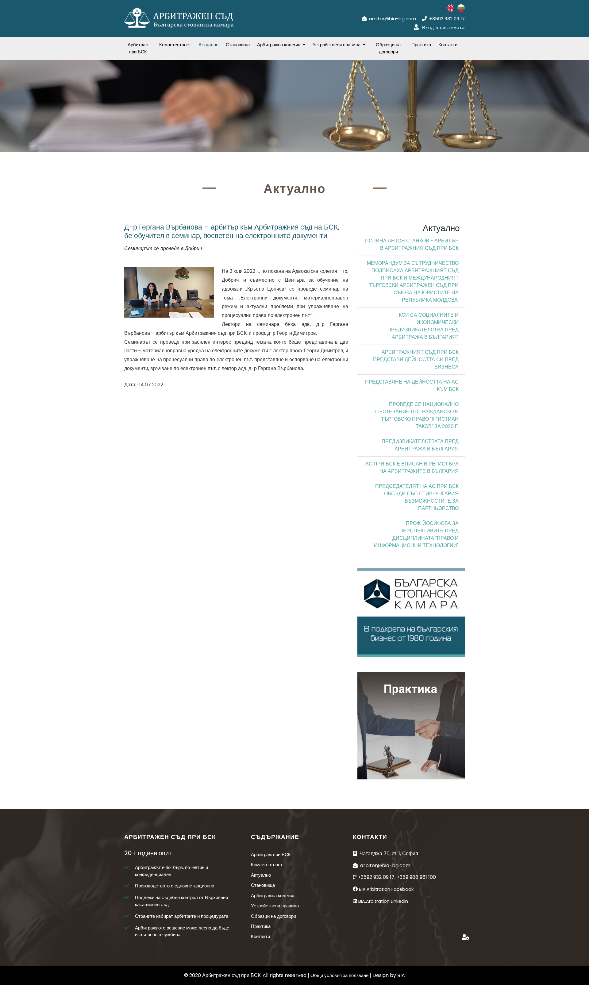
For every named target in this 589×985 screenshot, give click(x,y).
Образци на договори (388, 48)
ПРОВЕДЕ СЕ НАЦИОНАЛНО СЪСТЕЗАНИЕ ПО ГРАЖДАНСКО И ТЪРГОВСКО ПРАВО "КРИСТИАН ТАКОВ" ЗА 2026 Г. (417, 415)
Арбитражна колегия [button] (279, 44)
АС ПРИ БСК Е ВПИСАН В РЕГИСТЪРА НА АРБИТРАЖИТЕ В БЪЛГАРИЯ (412, 467)
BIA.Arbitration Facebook (386, 889)
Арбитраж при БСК (138, 48)
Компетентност (175, 44)
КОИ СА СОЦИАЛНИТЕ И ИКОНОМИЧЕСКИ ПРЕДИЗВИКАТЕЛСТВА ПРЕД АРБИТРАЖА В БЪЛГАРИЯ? (423, 326)
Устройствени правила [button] (337, 44)
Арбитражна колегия (272, 895)
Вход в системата (443, 27)
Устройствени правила (275, 905)
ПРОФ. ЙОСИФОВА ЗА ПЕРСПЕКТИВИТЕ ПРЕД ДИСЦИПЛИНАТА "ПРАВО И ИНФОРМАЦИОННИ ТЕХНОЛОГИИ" (416, 534)
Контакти (447, 44)
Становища (238, 44)
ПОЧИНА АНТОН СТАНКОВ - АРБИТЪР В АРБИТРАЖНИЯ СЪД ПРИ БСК (412, 244)
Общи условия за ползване (340, 975)
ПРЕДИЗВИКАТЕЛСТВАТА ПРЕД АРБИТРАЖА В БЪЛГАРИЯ (420, 445)
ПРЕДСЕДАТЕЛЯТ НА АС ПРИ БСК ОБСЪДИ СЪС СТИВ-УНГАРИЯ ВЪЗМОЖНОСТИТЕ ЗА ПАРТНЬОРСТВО (417, 497)
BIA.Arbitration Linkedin (383, 901)
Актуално (208, 44)
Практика (421, 44)
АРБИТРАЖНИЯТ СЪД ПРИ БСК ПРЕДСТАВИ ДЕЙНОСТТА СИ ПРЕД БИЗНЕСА (416, 359)
